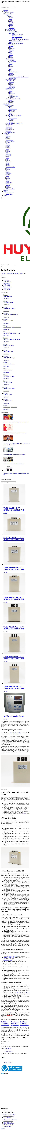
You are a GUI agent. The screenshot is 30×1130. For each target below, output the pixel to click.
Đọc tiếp (5, 513)
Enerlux (11, 21)
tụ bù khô (9, 956)
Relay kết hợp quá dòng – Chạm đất (20, 39)
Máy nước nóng (10, 129)
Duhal (10, 113)
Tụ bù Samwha (7, 281)
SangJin (11, 95)
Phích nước (9, 127)
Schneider (11, 49)
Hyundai (11, 46)
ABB (10, 53)
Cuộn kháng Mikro (13, 31)
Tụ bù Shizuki (6, 284)
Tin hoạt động (9, 194)
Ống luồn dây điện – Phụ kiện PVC (14, 123)
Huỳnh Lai (8, 1013)
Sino (7, 149)
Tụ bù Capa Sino (7, 286)
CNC (10, 65)
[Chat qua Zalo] (1, 1128)
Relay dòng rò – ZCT (17, 38)
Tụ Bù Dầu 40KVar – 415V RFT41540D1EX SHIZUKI (13, 658)
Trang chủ (5, 10)
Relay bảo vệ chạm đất (17, 34)
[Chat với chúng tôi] (2, 1128)
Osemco (11, 83)
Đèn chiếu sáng (10, 105)
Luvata (8, 138)
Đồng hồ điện (9, 124)
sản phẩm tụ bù (25, 813)
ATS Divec (11, 86)
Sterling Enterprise (13, 71)
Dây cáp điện (9, 89)
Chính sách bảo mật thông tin (10, 1119)
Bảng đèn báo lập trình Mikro (16, 43)
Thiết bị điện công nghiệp (12, 273)
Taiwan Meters (12, 61)
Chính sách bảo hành (8, 1121)
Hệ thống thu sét (10, 88)
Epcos (10, 19)
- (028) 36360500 (9, 1051)
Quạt (7, 125)
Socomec (11, 82)
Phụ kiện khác (12, 78)
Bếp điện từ (9, 128)
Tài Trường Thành (13, 96)
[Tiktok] (4, 1057)
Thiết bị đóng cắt (10, 44)
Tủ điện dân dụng (10, 132)
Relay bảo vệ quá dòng (17, 37)
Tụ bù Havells (6, 289)
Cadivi (10, 91)
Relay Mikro (12, 33)
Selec (10, 62)
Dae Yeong (11, 28)
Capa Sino (11, 22)
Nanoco (11, 102)
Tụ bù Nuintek (6, 288)
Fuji (10, 52)
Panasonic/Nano (13, 109)
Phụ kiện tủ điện (10, 58)
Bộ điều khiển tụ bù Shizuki (13, 716)
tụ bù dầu (15, 956)
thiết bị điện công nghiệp (15, 732)
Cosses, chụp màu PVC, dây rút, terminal (18, 76)
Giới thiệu (5, 11)
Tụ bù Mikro (6, 280)
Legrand (11, 57)
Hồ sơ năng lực (9, 12)
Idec (10, 69)
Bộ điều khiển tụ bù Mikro (15, 40)
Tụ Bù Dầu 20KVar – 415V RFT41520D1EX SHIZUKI (13, 598)
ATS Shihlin (12, 87)
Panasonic (11, 101)
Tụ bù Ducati (14, 1023)
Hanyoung (11, 74)
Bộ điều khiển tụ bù (11, 29)
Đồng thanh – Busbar (11, 79)
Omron (11, 75)
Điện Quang (12, 111)
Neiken (11, 120)
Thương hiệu (6, 133)
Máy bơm (8, 131)
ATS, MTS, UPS (10, 80)
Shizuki (11, 20)
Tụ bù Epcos (6, 283)
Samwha (11, 17)
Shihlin (11, 55)
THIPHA (11, 97)
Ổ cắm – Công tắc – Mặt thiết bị (13, 115)
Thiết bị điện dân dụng (8, 1116)
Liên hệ (5, 195)
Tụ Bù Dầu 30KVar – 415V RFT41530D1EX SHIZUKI (13, 628)
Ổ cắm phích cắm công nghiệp (13, 98)
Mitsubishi (11, 48)
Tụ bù (7, 15)
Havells (11, 25)
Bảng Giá (5, 190)
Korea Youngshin (10, 141)
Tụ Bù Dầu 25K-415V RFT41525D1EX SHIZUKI (13, 509)
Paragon (11, 114)
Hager (10, 56)
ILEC (10, 70)
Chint (10, 51)
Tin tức (5, 191)
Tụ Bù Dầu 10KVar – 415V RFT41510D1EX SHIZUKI (13, 539)
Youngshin (11, 60)
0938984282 (8, 1048)
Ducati (10, 26)
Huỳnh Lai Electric (7, 1062)
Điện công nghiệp (7, 13)
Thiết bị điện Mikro (10, 30)
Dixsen (11, 73)
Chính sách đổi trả (7, 1122)
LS (10, 47)
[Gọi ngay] (4, 1128)
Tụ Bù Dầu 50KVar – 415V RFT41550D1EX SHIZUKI (13, 687)
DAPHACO (12, 93)
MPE (10, 100)
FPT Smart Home (10, 188)
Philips (10, 107)
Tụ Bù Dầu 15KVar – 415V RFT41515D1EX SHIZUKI (13, 568)
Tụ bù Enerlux (6, 285)
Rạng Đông (12, 110)
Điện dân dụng (6, 104)
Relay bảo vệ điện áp (17, 35)
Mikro (10, 16)
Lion (10, 92)
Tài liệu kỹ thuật (10, 192)
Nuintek (11, 24)
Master (10, 64)
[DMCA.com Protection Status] (4, 1073)
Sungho (11, 66)
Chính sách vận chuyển (8, 1123)
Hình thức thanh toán (8, 1124)
